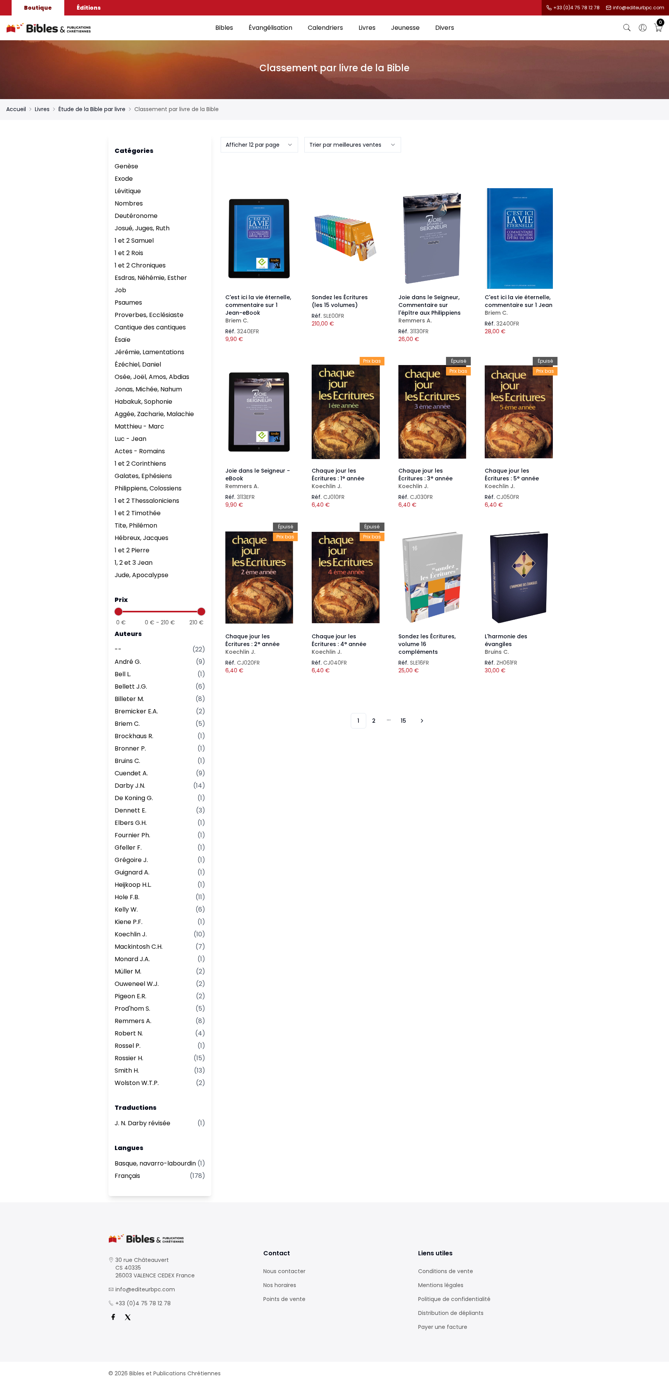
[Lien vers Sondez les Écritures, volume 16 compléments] (432, 577)
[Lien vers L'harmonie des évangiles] (519, 577)
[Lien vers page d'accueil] (107, 28)
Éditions (89, 8)
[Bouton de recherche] (627, 27)
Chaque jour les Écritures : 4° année (339, 644)
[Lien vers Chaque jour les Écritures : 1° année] (346, 412)
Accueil (16, 109)
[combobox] (259, 145)
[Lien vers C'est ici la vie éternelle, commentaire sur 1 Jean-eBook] (259, 238)
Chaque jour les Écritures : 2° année (252, 644)
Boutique (38, 8)
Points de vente (284, 1299)
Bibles (224, 27)
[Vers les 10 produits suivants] (421, 720)
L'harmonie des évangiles (506, 644)
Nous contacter (284, 1271)
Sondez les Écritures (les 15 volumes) (340, 301)
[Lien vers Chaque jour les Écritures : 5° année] (519, 412)
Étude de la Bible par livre (91, 109)
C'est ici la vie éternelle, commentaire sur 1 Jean (518, 305)
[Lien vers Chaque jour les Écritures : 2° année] (259, 577)
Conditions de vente (445, 1271)
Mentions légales (440, 1285)
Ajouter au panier (259, 231)
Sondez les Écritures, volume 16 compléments (427, 644)
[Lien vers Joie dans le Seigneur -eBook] (259, 412)
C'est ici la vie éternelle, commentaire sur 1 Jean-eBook (258, 308)
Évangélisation (270, 27)
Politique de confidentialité (454, 1299)
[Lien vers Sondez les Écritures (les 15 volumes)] (346, 238)
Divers (444, 27)
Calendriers (325, 27)
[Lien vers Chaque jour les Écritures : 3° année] (432, 412)
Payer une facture (442, 1327)
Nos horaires (279, 1285)
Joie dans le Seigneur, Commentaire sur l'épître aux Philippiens (429, 308)
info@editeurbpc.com (638, 8)
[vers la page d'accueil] (179, 1238)
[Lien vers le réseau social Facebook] (113, 1317)
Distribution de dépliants (451, 1313)
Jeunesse (405, 27)
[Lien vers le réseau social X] (128, 1317)
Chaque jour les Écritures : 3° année (425, 478)
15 (403, 721)
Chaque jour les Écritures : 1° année (338, 478)
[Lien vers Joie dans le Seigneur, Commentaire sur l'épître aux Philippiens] (432, 238)
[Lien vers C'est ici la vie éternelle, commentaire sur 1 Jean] (519, 238)
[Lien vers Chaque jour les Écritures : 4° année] (346, 577)
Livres (367, 27)
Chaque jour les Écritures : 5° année (512, 478)
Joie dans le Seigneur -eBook (257, 478)
